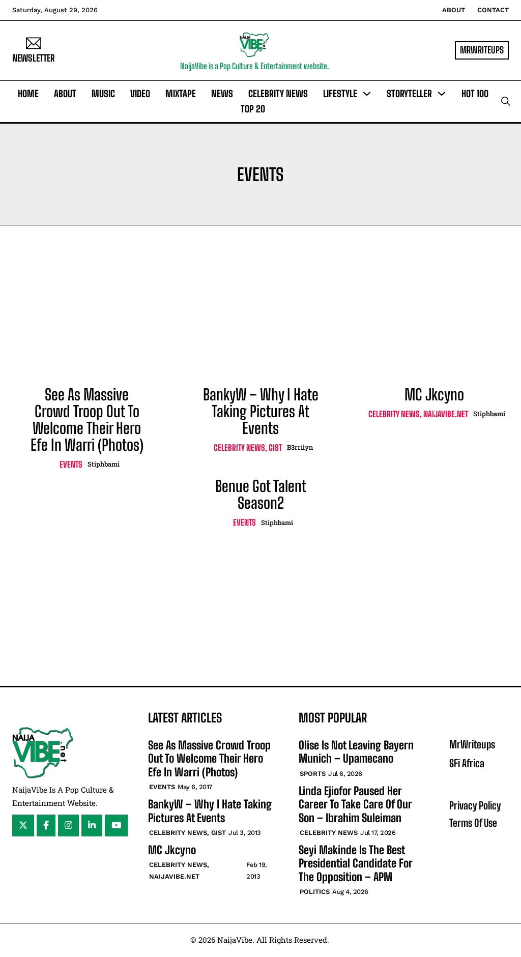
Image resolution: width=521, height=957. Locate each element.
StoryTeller (409, 93)
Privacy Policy (475, 805)
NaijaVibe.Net (445, 414)
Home (28, 93)
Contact (493, 10)
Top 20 (253, 108)
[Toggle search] (505, 101)
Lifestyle (340, 93)
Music (103, 93)
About (453, 10)
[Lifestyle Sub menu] (366, 93)
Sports (313, 773)
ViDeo (140, 93)
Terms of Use (473, 823)
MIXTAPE (180, 93)
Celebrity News (278, 93)
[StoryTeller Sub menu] (441, 93)
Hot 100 (474, 93)
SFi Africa (466, 763)
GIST (275, 447)
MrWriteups (472, 744)
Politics (315, 891)
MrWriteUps (482, 49)
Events (71, 464)
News (222, 93)
